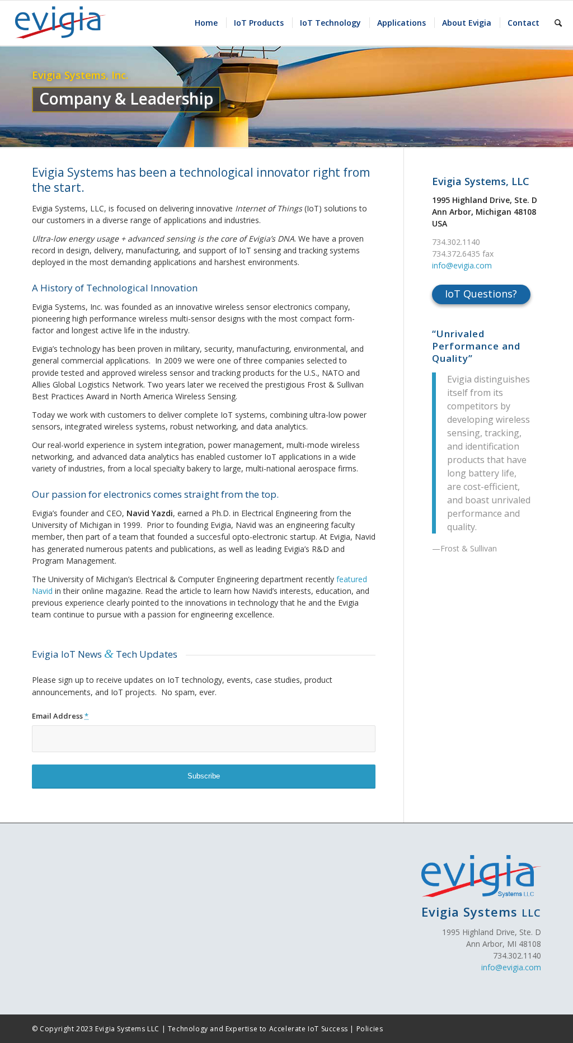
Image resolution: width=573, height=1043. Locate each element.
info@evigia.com (462, 265)
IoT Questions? (481, 293)
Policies (369, 1028)
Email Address (60, 716)
